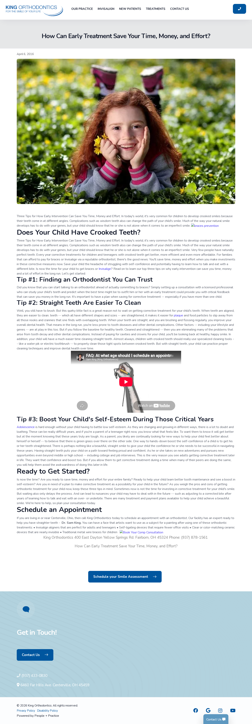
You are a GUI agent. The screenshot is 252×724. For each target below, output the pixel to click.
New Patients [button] (130, 9)
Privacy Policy (26, 711)
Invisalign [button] (106, 9)
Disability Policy (47, 711)
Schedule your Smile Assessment (120, 576)
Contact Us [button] (179, 9)
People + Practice (46, 716)
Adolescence (26, 427)
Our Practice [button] (82, 9)
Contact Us (31, 654)
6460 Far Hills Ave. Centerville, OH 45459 (54, 685)
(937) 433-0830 (34, 675)
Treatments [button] (155, 9)
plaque (179, 315)
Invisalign (105, 269)
